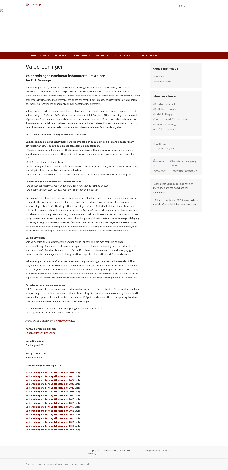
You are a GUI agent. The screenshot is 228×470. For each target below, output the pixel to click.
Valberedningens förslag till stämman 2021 (50, 391)
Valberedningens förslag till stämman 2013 (50, 422)
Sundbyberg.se (175, 183)
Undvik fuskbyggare (164, 114)
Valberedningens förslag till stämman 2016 (50, 410)
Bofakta (44, 55)
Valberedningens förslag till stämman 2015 (50, 414)
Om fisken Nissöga (164, 129)
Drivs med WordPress (57, 464)
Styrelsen (60, 55)
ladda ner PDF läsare (177, 200)
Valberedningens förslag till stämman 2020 (50, 395)
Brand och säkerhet (164, 103)
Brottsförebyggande (165, 108)
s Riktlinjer (50, 365)
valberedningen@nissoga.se (41, 332)
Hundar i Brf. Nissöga (165, 124)
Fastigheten (103, 55)
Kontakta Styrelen (146, 55)
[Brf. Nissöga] (114, 30)
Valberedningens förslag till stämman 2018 (50, 403)
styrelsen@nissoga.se (64, 320)
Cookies (166, 450)
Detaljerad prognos (163, 148)
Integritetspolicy (152, 450)
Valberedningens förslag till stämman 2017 (50, 406)
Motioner (159, 76)
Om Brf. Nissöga (81, 55)
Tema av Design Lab (80, 464)
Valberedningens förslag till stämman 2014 (50, 418)
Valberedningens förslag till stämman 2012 (50, 425)
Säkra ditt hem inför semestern (171, 119)
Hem (33, 55)
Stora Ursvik (122, 55)
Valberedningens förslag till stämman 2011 (50, 429)
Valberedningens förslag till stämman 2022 (50, 387)
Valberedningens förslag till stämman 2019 (50, 399)
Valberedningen (35, 365)
